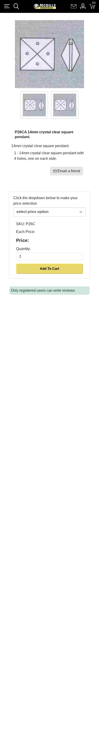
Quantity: (23, 249)
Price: (22, 240)
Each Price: (25, 232)
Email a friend (69, 171)
